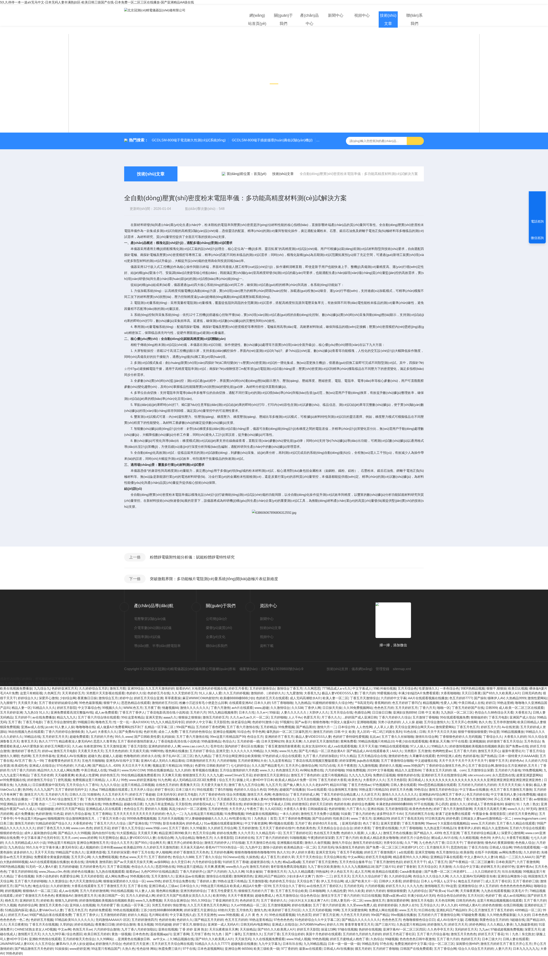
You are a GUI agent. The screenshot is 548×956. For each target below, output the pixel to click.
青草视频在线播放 (205, 770)
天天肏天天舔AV (192, 847)
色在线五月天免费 (326, 833)
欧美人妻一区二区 (335, 698)
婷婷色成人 (194, 823)
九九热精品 (303, 703)
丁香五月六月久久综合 (110, 823)
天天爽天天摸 (171, 775)
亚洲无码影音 (351, 823)
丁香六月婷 (367, 693)
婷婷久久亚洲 (27, 804)
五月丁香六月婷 (465, 751)
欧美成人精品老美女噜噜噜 (379, 837)
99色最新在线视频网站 (262, 814)
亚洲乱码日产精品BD (270, 876)
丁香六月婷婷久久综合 (395, 717)
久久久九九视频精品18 (357, 866)
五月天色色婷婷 (116, 751)
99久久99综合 (201, 900)
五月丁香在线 (137, 886)
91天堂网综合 (108, 837)
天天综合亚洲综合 (176, 900)
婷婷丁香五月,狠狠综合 (189, 924)
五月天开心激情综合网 (301, 765)
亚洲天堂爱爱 (390, 823)
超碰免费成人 (264, 895)
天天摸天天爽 (147, 833)
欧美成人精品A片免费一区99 (295, 780)
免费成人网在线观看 (383, 910)
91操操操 (61, 948)
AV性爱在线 (237, 818)
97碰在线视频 (347, 929)
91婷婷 (438, 799)
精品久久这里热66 (408, 770)
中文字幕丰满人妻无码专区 (58, 847)
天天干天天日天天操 (441, 731)
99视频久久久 (112, 708)
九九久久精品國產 (301, 871)
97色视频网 (380, 785)
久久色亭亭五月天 (440, 929)
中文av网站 (356, 857)
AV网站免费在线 (311, 770)
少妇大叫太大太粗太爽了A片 (308, 900)
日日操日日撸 (381, 712)
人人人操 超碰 (412, 722)
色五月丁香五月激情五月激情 (511, 789)
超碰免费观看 (79, 736)
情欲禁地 (179, 905)
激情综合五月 (108, 698)
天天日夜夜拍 (17, 924)
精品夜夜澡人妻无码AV (75, 741)
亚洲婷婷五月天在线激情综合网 (443, 775)
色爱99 (200, 765)
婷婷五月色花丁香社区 (399, 934)
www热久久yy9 (237, 866)
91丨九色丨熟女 (527, 804)
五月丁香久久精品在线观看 (515, 823)
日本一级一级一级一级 (344, 944)
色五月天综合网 (204, 833)
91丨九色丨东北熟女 (520, 934)
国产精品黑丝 (305, 727)
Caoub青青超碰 (411, 871)
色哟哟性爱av (442, 751)
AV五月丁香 (23, 760)
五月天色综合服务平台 (355, 862)
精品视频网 (431, 703)
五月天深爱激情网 (354, 910)
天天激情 (445, 866)
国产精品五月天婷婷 (208, 920)
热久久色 (485, 722)
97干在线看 (459, 741)
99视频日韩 (85, 722)
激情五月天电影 (65, 751)
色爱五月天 (312, 717)
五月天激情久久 (162, 876)
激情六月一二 (326, 727)
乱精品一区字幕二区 (135, 905)
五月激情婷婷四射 (113, 915)
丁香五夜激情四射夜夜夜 (282, 746)
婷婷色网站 (477, 924)
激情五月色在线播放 (397, 833)
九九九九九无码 (360, 775)
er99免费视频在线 (12, 780)
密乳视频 (64, 780)
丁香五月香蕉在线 (229, 804)
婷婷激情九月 (437, 924)
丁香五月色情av (359, 785)
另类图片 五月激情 (417, 751)
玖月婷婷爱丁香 (108, 905)
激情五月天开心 (489, 751)
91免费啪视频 (234, 814)
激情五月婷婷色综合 (443, 789)
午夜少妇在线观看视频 (412, 741)
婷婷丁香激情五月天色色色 (34, 895)
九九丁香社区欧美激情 (324, 866)
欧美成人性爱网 (87, 775)
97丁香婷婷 (289, 948)
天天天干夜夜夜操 (240, 895)
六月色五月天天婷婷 (354, 915)
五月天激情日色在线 (260, 842)
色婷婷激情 (44, 814)
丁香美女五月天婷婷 (437, 770)
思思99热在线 (165, 866)
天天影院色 (221, 722)
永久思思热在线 (503, 775)
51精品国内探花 (16, 910)
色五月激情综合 (447, 852)
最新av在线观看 (310, 948)
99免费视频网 (532, 770)
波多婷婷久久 (23, 852)
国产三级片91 (385, 866)
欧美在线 (77, 862)
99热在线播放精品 (160, 770)
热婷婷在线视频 (370, 929)
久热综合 (376, 939)
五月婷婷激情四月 (144, 920)
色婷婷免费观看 (100, 910)
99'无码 (531, 809)
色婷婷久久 (185, 920)
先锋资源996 (92, 746)
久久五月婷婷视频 (236, 693)
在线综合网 (165, 837)
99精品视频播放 (512, 731)
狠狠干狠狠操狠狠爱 (472, 731)
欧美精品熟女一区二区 (300, 847)
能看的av (132, 871)
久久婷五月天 (370, 794)
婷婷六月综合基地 (78, 814)
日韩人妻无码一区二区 (347, 900)
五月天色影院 (396, 780)
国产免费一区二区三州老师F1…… (448, 871)
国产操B (480, 698)
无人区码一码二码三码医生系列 (379, 731)
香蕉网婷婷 (382, 703)
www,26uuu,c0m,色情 (54, 871)
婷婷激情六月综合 (108, 944)
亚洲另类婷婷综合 (193, 891)
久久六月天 (246, 833)
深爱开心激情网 (512, 833)
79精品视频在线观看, (114, 789)
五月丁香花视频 (118, 866)
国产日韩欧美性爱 (147, 736)
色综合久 (228, 741)
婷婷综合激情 (126, 924)
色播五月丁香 (522, 799)
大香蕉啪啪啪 (450, 693)
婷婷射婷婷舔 (387, 905)
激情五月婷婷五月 (215, 717)
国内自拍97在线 (103, 833)
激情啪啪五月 (434, 886)
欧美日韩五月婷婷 (97, 934)
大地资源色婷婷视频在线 (209, 688)
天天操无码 (243, 939)
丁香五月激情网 (413, 823)
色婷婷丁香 (493, 895)
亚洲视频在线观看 (290, 842)
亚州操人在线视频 (82, 905)
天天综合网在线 (334, 857)
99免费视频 (286, 727)
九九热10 (30, 712)
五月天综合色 (407, 688)
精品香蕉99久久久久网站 (411, 857)
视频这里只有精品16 (167, 765)
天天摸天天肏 (27, 703)
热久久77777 (48, 741)
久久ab (77, 746)
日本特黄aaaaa (111, 847)
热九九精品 (203, 756)
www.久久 (267, 770)
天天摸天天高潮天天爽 (490, 809)
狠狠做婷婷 (479, 717)
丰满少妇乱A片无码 (421, 895)
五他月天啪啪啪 (93, 760)
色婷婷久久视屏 (352, 833)
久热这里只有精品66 (411, 924)
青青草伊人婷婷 (469, 828)
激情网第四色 (243, 876)
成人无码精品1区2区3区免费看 (195, 780)
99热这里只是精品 (190, 866)
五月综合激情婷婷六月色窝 (239, 770)
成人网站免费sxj (116, 876)
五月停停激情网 (504, 722)
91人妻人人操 (64, 727)
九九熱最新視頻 (525, 924)
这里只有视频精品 (334, 775)
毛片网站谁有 (158, 915)
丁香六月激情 (220, 708)
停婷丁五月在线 (142, 852)
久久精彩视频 (468, 837)
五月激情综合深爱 (480, 770)
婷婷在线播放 (301, 905)
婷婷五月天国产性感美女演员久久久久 (183, 895)
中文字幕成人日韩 (277, 804)
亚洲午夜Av (524, 866)
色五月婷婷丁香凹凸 (406, 703)
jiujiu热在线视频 (368, 760)
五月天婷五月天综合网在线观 (172, 944)
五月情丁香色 (200, 934)
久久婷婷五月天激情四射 (321, 741)
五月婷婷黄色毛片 (92, 866)
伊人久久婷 (449, 905)
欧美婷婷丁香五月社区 (284, 910)
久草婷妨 (66, 924)
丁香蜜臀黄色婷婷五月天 (62, 760)
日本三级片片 (185, 789)
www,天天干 (138, 857)
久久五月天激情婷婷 (159, 688)
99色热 (273, 789)
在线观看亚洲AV (240, 703)
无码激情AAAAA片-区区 (112, 920)
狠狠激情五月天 (194, 775)
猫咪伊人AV (495, 698)
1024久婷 (348, 799)
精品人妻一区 (21, 708)
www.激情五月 (374, 900)
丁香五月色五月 (468, 727)
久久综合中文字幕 (466, 866)
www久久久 (516, 809)
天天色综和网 (444, 900)
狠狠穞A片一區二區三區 (40, 891)
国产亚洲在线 (138, 823)
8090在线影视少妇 (70, 804)
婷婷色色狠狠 (492, 905)
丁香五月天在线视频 (43, 924)
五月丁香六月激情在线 (242, 727)
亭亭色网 (258, 731)
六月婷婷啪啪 (226, 760)
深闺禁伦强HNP (467, 944)
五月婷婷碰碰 (68, 866)
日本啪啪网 (317, 891)
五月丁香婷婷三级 (525, 881)
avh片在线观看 (242, 708)
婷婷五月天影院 (308, 929)
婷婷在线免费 (226, 833)
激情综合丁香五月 (289, 688)
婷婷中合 (125, 698)
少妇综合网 (68, 698)
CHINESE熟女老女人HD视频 (35, 929)
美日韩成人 (416, 780)
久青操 (527, 785)
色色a (123, 857)
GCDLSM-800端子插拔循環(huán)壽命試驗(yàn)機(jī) (272, 140)
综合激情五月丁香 (70, 799)
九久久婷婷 (182, 770)
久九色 (276, 862)
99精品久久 (439, 746)
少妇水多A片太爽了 (300, 876)
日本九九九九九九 (526, 948)
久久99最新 (198, 828)
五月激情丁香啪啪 (425, 717)
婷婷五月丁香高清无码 (407, 818)
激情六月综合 (341, 842)
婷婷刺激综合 (253, 804)
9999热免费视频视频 (141, 818)
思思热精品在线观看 (135, 703)
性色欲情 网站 (147, 948)
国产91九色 (23, 886)
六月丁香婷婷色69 (212, 794)
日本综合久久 (189, 886)
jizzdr (49, 727)
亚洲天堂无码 (325, 852)
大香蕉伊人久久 (374, 780)
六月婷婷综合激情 (106, 929)
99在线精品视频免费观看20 (140, 775)
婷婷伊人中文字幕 (199, 722)
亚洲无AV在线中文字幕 (122, 760)
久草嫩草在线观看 (422, 756)
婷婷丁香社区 (164, 789)
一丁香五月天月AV (42, 799)
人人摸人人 (373, 833)
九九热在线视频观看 (109, 871)
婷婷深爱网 (347, 760)
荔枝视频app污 (160, 934)
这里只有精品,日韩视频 (137, 785)
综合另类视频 (236, 794)
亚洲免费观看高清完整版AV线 (72, 712)
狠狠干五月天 (498, 760)
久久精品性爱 (336, 891)
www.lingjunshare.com (529, 818)
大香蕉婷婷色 (82, 823)
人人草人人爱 (383, 727)
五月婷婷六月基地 (508, 770)
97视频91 (286, 722)
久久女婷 (523, 915)
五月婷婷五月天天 (55, 736)
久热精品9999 (516, 698)
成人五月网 (362, 871)
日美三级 (6, 823)
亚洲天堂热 (154, 717)
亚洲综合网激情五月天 (93, 842)
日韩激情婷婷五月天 (200, 760)
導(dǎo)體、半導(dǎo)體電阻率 (157, 646)
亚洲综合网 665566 (238, 948)
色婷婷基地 (471, 756)
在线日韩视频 (513, 905)
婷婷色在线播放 (82, 871)
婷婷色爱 (452, 818)
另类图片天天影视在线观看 (105, 693)
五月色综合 (532, 741)
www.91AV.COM (133, 770)
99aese (431, 823)
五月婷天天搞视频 (170, 818)
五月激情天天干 (437, 847)
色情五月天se (82, 929)
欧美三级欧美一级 (266, 948)
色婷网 (26, 756)
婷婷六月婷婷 (375, 891)
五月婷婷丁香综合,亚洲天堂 (209, 751)
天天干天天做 (368, 746)
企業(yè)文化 (215, 637)
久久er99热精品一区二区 (248, 905)
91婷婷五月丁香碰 (236, 862)
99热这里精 (505, 703)
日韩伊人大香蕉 (390, 881)
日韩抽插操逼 (317, 809)
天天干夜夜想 (346, 765)
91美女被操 (254, 871)
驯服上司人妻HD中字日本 (255, 780)
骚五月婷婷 (363, 948)
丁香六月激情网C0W (477, 799)
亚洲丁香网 (181, 934)
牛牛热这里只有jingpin (30, 818)
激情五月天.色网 (259, 794)
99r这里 (493, 731)
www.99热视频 (228, 915)
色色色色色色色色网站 (516, 886)
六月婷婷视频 (374, 886)
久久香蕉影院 (223, 837)
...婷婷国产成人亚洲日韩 (359, 717)
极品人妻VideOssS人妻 (46, 910)
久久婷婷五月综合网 (222, 828)
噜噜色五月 (103, 722)
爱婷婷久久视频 (390, 765)
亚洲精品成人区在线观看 (104, 809)
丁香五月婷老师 (42, 775)
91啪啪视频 (298, 837)
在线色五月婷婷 (167, 785)
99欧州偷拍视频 (384, 688)
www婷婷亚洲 (79, 948)
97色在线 (386, 944)
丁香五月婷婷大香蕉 (332, 780)
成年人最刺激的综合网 (40, 833)
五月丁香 (14, 722)
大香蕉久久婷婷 (515, 736)
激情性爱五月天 (85, 895)
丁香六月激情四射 (97, 799)
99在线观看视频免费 (454, 717)
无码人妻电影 (330, 799)
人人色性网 (364, 727)
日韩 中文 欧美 (428, 712)
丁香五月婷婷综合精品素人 (340, 794)
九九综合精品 (184, 837)
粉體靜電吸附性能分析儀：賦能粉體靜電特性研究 (192, 557)
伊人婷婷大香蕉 (303, 852)
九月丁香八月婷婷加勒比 (320, 756)
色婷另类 (150, 731)
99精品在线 (32, 736)
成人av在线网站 (514, 895)
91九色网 (164, 780)
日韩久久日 (77, 794)
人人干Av (295, 717)
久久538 (297, 708)
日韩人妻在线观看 (403, 785)
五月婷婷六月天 (56, 794)
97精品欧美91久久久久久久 (74, 920)
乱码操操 (168, 736)
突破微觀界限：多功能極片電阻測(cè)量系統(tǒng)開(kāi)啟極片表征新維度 (214, 579)
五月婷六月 (198, 712)
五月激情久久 (252, 934)
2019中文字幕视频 (380, 770)
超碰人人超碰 (112, 756)
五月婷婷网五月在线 (419, 814)
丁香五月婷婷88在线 (22, 871)
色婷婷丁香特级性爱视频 (350, 736)
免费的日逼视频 (384, 775)
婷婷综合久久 (27, 698)
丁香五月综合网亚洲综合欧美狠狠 (236, 756)
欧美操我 (466, 852)
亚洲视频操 (477, 741)
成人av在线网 (68, 891)
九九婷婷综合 (417, 891)
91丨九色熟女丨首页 (262, 818)
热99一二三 (324, 876)
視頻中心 (362, 15)
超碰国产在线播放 (292, 789)
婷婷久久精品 (137, 915)
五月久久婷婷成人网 (140, 895)
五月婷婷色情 (217, 809)
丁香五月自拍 (478, 847)
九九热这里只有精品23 (440, 828)
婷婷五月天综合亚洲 (148, 698)
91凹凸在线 (327, 765)
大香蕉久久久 (107, 731)
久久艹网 (410, 842)
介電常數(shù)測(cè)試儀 (152, 628)
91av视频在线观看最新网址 (223, 823)
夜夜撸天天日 (189, 785)
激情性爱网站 (537, 698)
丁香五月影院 (137, 746)
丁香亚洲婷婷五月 (225, 900)
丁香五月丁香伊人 (132, 712)
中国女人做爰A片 (343, 722)
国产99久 (141, 842)
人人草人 (112, 780)
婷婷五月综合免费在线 (179, 881)
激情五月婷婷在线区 (367, 842)
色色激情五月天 (287, 770)
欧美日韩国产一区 (111, 895)
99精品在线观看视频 (393, 746)
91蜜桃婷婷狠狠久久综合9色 (332, 703)
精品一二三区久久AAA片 (516, 857)
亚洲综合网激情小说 (511, 876)
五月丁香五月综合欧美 (291, 891)
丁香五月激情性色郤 (387, 862)
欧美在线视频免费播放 (16, 688)
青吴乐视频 (145, 924)
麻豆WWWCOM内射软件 (200, 698)
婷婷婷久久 (276, 693)
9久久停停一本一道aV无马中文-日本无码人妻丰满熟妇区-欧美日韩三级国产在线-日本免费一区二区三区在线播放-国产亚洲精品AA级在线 (97, 2)
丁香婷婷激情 (473, 842)
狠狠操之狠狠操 (189, 717)
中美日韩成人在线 (471, 703)
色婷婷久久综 (136, 693)
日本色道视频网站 (210, 948)
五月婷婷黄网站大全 (252, 760)
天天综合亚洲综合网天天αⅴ (414, 727)
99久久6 (31, 847)
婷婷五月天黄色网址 (522, 814)
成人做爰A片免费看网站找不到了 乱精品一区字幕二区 (135, 727)
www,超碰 (262, 708)
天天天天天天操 (509, 785)
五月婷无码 (326, 847)
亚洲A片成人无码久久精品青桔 (163, 760)
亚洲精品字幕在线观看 (446, 857)
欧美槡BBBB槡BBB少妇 (237, 698)
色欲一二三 (47, 804)
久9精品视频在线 (182, 939)
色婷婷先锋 (342, 804)
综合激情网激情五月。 (82, 818)
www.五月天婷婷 (483, 823)
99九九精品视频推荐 (222, 712)
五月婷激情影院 (396, 809)
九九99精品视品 (315, 944)
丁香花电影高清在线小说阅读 (167, 712)
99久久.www (124, 736)
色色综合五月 (133, 809)
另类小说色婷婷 (389, 722)
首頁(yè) (260, 174)
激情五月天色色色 (463, 934)
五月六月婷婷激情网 (94, 891)
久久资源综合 (58, 881)
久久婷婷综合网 (400, 876)
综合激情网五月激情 (342, 789)
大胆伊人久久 (318, 712)
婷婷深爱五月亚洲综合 (200, 910)
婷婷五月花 (102, 828)
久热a (93, 789)
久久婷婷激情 (60, 886)
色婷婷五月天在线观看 (272, 698)
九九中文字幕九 (269, 944)
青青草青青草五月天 (359, 924)
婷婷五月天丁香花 (491, 934)
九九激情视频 (367, 765)
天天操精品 (248, 929)
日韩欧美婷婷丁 (217, 765)
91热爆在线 (93, 804)
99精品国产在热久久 (70, 852)
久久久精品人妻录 (500, 924)
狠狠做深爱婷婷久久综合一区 (124, 881)
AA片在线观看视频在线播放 (428, 698)
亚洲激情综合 (467, 886)
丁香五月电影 (498, 717)
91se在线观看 (316, 789)
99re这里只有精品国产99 (227, 736)
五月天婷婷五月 (406, 708)
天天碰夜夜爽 (64, 775)
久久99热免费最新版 (501, 915)
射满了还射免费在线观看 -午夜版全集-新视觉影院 (471, 814)
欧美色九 (354, 780)
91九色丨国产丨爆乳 (226, 934)
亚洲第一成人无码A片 (223, 924)
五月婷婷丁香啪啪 (385, 948)
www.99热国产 (413, 765)
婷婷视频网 (13, 891)
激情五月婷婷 (322, 731)
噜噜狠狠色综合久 (282, 799)
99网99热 (157, 751)
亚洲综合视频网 (224, 731)
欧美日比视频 (517, 688)
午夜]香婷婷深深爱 (321, 837)
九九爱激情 (294, 693)
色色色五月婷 (383, 708)
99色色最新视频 (90, 703)
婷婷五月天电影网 (378, 857)
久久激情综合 (280, 708)
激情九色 (260, 910)
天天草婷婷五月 (73, 693)
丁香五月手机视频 (349, 852)
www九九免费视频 (149, 900)
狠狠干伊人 (111, 703)
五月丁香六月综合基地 (433, 934)
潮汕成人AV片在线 (444, 837)
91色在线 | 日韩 (415, 731)
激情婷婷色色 (398, 756)
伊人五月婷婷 (488, 886)
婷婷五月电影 (187, 794)
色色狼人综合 (525, 842)
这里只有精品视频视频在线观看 (499, 900)
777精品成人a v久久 (336, 688)
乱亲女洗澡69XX (314, 746)
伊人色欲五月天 (341, 871)
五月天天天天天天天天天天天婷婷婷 (139, 814)
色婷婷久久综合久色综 (250, 789)
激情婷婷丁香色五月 (25, 751)
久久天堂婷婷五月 (184, 693)
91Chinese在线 (233, 857)
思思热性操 (459, 847)
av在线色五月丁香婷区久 (324, 886)
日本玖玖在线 (292, 944)
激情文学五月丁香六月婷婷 (340, 895)
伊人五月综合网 (332, 881)
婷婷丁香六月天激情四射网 (452, 809)
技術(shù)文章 (388, 19)
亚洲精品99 (381, 818)
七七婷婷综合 (240, 765)
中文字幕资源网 (255, 823)
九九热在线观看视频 (495, 891)
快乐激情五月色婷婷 (349, 847)
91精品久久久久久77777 (212, 944)
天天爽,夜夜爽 (214, 866)
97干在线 (189, 948)
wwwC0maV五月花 (238, 775)
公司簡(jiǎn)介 (216, 619)
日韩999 (491, 708)
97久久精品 (348, 756)
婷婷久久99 (335, 924)
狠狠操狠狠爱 (396, 891)
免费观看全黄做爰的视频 (51, 857)
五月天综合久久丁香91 (82, 785)
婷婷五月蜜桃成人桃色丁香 (349, 939)
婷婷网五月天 (490, 866)
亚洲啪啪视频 (366, 722)
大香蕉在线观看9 (83, 886)
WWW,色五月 (133, 708)
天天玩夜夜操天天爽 (223, 929)
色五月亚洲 (451, 833)
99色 (124, 780)
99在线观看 (205, 789)
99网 (336, 910)
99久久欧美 (356, 891)
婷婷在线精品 (84, 924)
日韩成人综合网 (500, 847)
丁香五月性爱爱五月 (222, 891)
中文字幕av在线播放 (473, 789)
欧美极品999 (132, 847)
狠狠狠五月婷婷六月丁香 (256, 891)
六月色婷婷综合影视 (206, 862)
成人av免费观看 (106, 712)
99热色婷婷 (14, 953)
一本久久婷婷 (289, 814)
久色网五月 (52, 693)
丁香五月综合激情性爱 (60, 722)
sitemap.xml (402, 669)
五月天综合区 (427, 866)
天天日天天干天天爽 (136, 765)
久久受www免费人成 (361, 905)
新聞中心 (335, 15)
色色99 (485, 837)
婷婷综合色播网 (363, 804)
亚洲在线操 (375, 809)
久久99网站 (105, 939)
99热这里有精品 (260, 920)
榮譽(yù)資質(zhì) (219, 628)
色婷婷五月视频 (42, 920)
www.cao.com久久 (195, 746)
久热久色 (128, 948)
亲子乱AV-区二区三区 (177, 756)
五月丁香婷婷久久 (273, 900)
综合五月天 (227, 780)
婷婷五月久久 (395, 886)
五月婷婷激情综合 (262, 688)
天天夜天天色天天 (90, 751)
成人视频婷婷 (89, 847)
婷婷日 (490, 703)
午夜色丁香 (255, 809)
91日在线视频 (371, 895)
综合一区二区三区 (441, 944)
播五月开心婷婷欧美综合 (185, 842)
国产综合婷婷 (321, 818)
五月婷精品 (268, 727)
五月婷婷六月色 (102, 736)
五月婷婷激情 (248, 828)
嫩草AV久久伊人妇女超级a (75, 944)
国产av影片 (303, 722)
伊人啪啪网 (164, 852)
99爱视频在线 (386, 693)
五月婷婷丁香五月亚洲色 (320, 862)
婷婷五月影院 (66, 708)
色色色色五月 (391, 920)
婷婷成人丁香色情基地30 (485, 804)
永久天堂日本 (180, 862)
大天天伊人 (237, 809)
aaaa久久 (170, 717)
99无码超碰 (163, 924)
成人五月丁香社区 (498, 881)
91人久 (44, 712)
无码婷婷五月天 (466, 929)
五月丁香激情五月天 (111, 886)
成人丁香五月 (270, 857)
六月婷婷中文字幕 (393, 698)
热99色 (27, 789)
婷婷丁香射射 (406, 866)
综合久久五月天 (121, 842)
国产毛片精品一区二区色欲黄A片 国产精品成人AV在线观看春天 (344, 751)
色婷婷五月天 (470, 939)
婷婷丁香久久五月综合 (128, 828)
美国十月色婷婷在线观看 (323, 934)
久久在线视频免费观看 (269, 939)
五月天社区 (476, 895)
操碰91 (510, 804)
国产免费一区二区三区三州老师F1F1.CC (395, 847)
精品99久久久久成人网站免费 (58, 770)
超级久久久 (458, 804)
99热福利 (322, 871)
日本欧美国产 (505, 862)
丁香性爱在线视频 (385, 828)
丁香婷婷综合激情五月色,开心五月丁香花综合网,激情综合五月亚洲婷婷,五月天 (482, 765)
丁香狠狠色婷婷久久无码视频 (460, 736)
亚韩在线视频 (167, 929)
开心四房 (441, 804)
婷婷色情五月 (109, 775)
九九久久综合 (109, 785)
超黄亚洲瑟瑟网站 (529, 775)
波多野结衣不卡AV (390, 814)
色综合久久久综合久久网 (430, 876)
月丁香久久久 (331, 717)
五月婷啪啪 (279, 717)
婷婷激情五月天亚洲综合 (271, 775)
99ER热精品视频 (473, 688)
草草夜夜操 (173, 698)
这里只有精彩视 (31, 693)
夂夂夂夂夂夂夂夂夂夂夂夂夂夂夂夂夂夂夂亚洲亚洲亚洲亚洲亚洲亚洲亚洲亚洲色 (484, 780)
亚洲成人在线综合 (42, 765)
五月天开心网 (80, 857)
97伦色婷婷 (65, 765)
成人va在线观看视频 (342, 746)
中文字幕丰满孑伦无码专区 (40, 837)
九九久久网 (236, 871)
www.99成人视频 (298, 939)
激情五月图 (118, 688)
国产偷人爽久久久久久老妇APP (305, 785)
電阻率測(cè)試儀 (147, 637)
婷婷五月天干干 (415, 862)
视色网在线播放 (176, 751)
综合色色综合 (309, 895)
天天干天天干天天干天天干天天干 (463, 760)
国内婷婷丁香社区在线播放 (244, 746)
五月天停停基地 (43, 756)
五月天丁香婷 (178, 828)
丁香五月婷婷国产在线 (468, 708)
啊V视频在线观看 (281, 823)
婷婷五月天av (18, 915)
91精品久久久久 (44, 708)
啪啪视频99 (56, 818)
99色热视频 (320, 939)
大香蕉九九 (312, 693)
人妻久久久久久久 (294, 712)
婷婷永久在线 (151, 756)
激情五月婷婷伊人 (217, 842)
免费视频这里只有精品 (88, 780)
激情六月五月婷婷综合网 (374, 799)
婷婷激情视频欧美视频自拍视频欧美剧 (476, 746)
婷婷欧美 (46, 900)
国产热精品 (489, 756)
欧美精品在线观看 (385, 871)
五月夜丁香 (152, 708)
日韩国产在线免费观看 (416, 948)
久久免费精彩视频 (105, 857)
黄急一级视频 (121, 934)
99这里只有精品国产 (105, 948)
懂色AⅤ (490, 842)
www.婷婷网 (88, 837)
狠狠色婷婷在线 (408, 775)
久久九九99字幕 (53, 934)
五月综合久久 (429, 905)
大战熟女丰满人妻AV (253, 799)
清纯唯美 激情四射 (98, 862)
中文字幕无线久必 (182, 915)
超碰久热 (94, 756)
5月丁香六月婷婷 (23, 770)
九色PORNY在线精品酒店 (159, 871)
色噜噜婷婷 (132, 756)
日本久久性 (247, 712)
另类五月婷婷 (161, 905)
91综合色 (243, 731)
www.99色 (154, 881)
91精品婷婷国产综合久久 (53, 823)
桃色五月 (11, 900)
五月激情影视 (258, 881)
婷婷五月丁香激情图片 (380, 852)
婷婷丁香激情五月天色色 (191, 852)
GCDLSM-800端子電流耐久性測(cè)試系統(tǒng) (189, 140)
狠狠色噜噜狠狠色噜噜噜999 (255, 852)
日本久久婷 (262, 703)
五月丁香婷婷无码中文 (71, 789)
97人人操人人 (420, 746)
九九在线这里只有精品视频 (203, 814)
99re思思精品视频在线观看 (437, 785)
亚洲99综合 (135, 688)
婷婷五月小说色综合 (414, 837)
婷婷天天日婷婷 (321, 804)
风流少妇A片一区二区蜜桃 (187, 809)
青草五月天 (29, 741)
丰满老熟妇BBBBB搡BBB (394, 804)
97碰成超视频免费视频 (506, 929)
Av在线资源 (510, 727)
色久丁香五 (371, 823)
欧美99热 (219, 895)
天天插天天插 (139, 751)
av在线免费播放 (43, 717)
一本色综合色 (449, 688)
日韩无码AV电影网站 (255, 924)
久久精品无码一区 (268, 833)
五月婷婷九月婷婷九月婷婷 (477, 785)
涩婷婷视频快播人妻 (170, 799)
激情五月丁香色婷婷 (305, 775)
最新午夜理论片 (513, 751)
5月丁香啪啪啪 (282, 703)
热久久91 (283, 852)
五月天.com (69, 837)
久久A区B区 (273, 809)
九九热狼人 (23, 785)
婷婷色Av (516, 760)
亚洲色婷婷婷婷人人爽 (164, 746)
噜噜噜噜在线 (85, 727)
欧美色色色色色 (420, 809)
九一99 (38, 760)
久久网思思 (312, 688)
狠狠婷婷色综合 (11, 833)
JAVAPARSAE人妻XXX (16, 944)
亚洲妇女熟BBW (404, 712)
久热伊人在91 (408, 905)
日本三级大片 (491, 939)
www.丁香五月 (361, 818)
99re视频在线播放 (403, 915)
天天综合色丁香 (308, 881)
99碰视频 (391, 939)
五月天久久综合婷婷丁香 (369, 876)
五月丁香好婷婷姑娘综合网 (58, 703)
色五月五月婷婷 (236, 920)
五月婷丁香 (303, 823)
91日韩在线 (426, 910)
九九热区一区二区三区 (457, 712)
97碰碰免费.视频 (473, 915)
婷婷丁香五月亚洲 (326, 915)
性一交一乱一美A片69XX (131, 722)
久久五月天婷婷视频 (316, 910)
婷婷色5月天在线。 (326, 823)
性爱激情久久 (428, 688)
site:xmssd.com (479, 775)
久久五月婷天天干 (115, 794)
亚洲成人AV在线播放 (71, 756)
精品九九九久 (66, 717)
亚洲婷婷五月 (29, 900)
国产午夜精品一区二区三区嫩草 (471, 862)
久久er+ (262, 712)
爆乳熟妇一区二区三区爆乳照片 (289, 731)
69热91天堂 (226, 910)
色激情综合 (280, 794)
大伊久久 (498, 837)
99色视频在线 (139, 876)
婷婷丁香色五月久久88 (53, 828)
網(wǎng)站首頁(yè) (257, 19)
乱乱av (375, 736)
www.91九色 (288, 751)
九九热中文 (253, 847)
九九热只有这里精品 (159, 804)
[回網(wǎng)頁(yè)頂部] (537, 205)
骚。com (459, 770)
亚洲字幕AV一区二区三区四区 (404, 929)
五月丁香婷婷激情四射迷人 (137, 741)
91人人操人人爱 (210, 693)
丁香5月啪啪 (223, 789)
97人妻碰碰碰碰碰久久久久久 (206, 818)
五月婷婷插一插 (248, 741)
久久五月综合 (44, 944)
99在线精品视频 (121, 891)
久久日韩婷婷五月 (487, 871)
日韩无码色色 (531, 693)
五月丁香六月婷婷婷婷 (272, 837)
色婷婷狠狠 (337, 809)
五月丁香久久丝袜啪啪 (397, 736)
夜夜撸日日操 (87, 698)
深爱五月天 (532, 929)
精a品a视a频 (292, 862)
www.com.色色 (81, 828)
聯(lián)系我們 (414, 19)
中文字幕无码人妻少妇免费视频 (513, 794)
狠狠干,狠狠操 (496, 688)
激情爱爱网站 (445, 727)
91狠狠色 (93, 794)
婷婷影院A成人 (203, 804)
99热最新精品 (211, 741)
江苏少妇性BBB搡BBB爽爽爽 (161, 910)
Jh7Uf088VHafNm (312, 924)
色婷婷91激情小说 (265, 722)
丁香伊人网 (313, 708)
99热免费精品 (112, 804)
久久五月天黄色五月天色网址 (208, 905)
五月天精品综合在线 (372, 756)
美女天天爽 (294, 741)
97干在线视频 (423, 804)
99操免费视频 (355, 770)
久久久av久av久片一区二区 (249, 717)
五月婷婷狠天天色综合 (79, 939)
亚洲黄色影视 (96, 852)
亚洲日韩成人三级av (163, 886)
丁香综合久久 (492, 736)
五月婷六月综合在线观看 (527, 828)
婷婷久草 (287, 857)
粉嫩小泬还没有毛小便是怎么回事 (203, 703)
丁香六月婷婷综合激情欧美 (64, 731)
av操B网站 (161, 862)
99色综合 (420, 789)
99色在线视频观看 (126, 910)
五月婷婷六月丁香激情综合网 (439, 915)
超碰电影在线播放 (244, 944)
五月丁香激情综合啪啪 (397, 760)
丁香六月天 (427, 708)
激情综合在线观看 (219, 876)
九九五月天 (273, 785)
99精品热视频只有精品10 (376, 741)
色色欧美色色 (306, 828)
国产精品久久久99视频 (74, 833)
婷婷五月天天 (458, 924)
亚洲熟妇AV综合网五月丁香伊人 (442, 794)
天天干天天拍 (44, 852)
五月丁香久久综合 (208, 857)
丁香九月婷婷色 (363, 814)
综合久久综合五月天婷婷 (475, 948)
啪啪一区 (443, 708)
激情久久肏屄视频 (317, 842)
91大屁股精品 (126, 833)
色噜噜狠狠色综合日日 (419, 920)
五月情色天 (244, 910)
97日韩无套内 (434, 818)
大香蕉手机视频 (517, 837)
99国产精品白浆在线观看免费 (50, 915)
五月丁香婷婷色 (159, 857)
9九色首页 (304, 915)
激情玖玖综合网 (426, 736)
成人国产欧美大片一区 (361, 881)
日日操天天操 (332, 708)
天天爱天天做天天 (214, 785)
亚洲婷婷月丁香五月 (279, 736)
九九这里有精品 (279, 760)
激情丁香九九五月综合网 (246, 785)
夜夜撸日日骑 (105, 924)
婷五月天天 (342, 876)
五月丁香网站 (102, 814)
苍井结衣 (216, 746)
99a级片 (114, 770)
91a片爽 (452, 891)
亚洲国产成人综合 (522, 717)
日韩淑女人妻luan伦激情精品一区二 (486, 818)
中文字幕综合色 (89, 708)
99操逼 (274, 712)
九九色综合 (16, 847)
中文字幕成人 (362, 688)
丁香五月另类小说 (112, 818)
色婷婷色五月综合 (282, 881)
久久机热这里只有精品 (128, 799)
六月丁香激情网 (528, 862)
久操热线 (252, 857)
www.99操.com (156, 828)
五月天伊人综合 (141, 789)
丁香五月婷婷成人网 (304, 794)
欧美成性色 (19, 765)
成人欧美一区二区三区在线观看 (521, 708)
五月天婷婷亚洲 (11, 712)
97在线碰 (238, 842)
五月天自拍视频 (308, 799)
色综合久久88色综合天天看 (494, 712)
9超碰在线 (517, 920)
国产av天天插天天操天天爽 (133, 862)
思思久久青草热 (104, 741)
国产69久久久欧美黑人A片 (501, 693)
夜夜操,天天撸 (439, 741)
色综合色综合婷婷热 (451, 895)
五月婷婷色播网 (221, 852)
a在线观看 (406, 852)
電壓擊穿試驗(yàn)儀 (150, 619)
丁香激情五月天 (275, 871)
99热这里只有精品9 (61, 842)
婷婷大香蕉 (362, 828)
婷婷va (47, 751)
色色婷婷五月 (249, 900)
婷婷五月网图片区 (57, 746)
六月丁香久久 (356, 809)
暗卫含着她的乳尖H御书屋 (413, 799)
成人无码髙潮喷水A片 (305, 698)
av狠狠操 (540, 799)
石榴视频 (471, 920)
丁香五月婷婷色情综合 (195, 731)
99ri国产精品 (185, 727)
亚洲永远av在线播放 (189, 876)
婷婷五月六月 (490, 727)
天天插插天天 (226, 799)
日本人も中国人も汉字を (438, 881)
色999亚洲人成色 (449, 756)
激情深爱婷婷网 (398, 900)
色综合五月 (255, 736)
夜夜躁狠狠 (505, 842)
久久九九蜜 (215, 775)
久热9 (150, 799)
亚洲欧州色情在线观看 (45, 939)
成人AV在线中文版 (450, 920)
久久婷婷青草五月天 (200, 799)
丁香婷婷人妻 (206, 881)
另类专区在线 (393, 842)
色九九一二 (174, 814)
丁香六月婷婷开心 (193, 871)
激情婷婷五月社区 (164, 703)
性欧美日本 (341, 818)
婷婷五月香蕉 (238, 688)
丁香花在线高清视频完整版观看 (315, 760)
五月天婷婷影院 (92, 876)
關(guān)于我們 (283, 19)
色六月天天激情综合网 (85, 881)
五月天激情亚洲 (114, 746)
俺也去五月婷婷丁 (471, 881)
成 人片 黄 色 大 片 (254, 915)
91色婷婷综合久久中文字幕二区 (317, 920)
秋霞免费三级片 (169, 948)
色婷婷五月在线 (158, 693)
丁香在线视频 (24, 876)
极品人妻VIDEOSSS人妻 (339, 693)
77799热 (155, 823)
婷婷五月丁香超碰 (142, 794)
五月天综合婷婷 (292, 934)
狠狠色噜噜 (321, 722)
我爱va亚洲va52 (394, 895)
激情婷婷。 (259, 693)
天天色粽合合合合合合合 (335, 828)
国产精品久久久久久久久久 (361, 920)
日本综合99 (346, 727)
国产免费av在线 (517, 746)
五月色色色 (453, 799)
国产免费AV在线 (130, 731)
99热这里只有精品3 (214, 886)
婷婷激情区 (300, 804)
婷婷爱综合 (411, 881)
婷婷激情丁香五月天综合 (504, 741)
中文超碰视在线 (426, 760)
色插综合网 (362, 712)
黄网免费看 (348, 741)
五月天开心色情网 (464, 722)
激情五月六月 (33, 794)
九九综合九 (42, 688)
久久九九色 (415, 886)
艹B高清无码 (363, 703)
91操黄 (346, 814)
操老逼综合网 (240, 722)
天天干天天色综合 (309, 857)
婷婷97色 (508, 866)
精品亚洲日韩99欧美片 (175, 833)
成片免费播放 (24, 814)
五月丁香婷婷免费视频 (294, 818)
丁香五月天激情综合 (364, 698)
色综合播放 (19, 799)
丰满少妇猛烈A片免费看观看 (418, 693)
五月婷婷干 (23, 717)
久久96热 (271, 751)
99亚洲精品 (8, 804)
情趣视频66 (170, 708)
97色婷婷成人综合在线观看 (281, 756)
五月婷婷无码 (353, 886)
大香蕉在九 (523, 712)
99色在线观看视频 (526, 847)
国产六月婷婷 (216, 871)
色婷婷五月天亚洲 (136, 944)
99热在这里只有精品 (232, 881)
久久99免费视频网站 (357, 708)
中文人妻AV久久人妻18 (480, 857)
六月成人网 (82, 765)
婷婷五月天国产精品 (69, 809)
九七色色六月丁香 (432, 842)
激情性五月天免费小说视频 (320, 814)
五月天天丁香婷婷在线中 (277, 828)
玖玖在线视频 (511, 871)
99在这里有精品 (132, 717)
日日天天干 (454, 842)
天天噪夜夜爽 (469, 891)
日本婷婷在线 (244, 837)
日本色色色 (141, 934)
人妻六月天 (503, 948)
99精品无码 (370, 944)
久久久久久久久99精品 (247, 751)
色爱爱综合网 (69, 876)
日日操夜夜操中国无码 (48, 785)
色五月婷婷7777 (460, 698)
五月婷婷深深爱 (118, 852)
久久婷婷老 (531, 852)
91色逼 (58, 814)
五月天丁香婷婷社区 (297, 833)
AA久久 (397, 751)
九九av (484, 929)
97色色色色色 (283, 920)
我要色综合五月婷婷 (494, 920)
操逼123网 (328, 929)
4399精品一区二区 (528, 910)
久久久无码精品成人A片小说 (25, 842)
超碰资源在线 (260, 862)
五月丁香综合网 (445, 948)
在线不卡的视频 (486, 852)
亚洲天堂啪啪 (424, 852)
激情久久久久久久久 (194, 708)
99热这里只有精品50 (373, 789)
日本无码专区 (166, 794)
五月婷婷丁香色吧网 (210, 727)
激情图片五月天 (29, 934)
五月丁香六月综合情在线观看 (98, 717)
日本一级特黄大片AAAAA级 (518, 756)
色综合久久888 (183, 857)
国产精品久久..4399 (106, 765)
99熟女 (188, 765)
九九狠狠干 (8, 703)
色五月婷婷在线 (477, 794)
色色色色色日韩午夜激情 (417, 939)
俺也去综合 (41, 886)
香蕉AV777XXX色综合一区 (224, 847)
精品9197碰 (338, 785)
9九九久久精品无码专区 (167, 722)
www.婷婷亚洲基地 (142, 780)
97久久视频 (8, 905)
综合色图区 (74, 934)
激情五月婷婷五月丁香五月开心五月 (506, 944)
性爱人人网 (449, 703)
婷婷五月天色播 (401, 789)
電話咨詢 (537, 221)
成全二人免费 (167, 731)
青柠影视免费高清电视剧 (288, 866)
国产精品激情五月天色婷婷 (34, 948)
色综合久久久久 (142, 866)
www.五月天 (408, 910)
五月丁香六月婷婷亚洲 (329, 905)
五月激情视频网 (279, 905)
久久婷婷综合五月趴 (93, 688)
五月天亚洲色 (206, 915)
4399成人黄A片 (470, 905)
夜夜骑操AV (64, 895)
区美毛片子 (520, 891)
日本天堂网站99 (272, 741)
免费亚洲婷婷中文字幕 (411, 944)
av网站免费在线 (510, 852)
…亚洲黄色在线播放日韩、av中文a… (141, 939)
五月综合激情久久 (437, 722)
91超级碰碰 (45, 809)
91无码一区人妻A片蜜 (41, 866)
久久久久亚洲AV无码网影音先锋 (473, 876)
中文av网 (64, 929)
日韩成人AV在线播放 (338, 948)
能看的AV (183, 688)
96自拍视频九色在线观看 (26, 731)
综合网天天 (157, 842)
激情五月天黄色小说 (53, 905)
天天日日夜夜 (471, 693)
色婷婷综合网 (27, 905)
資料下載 (267, 646)
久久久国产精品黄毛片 (268, 765)
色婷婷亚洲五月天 (64, 688)
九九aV (91, 731)
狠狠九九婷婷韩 (66, 900)
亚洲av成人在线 (32, 727)
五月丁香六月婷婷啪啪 (31, 881)
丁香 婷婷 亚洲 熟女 (193, 929)
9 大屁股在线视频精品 (453, 823)
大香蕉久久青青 (294, 809)
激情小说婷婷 (272, 847)
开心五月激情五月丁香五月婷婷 (490, 910)
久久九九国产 (43, 789)
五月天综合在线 (341, 712)
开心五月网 (502, 799)
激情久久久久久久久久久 (399, 794)
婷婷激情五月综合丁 (41, 780)
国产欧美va (437, 891)
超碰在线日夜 (133, 804)
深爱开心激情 (48, 698)
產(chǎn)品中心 (309, 19)
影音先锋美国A (173, 823)
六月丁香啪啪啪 (410, 828)
